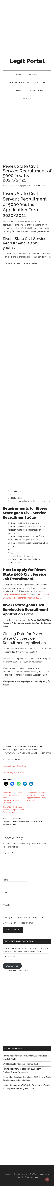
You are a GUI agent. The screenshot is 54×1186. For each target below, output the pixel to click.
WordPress (29, 1177)
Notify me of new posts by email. (19, 923)
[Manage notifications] (47, 1179)
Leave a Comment (38, 186)
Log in (37, 1177)
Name (6, 880)
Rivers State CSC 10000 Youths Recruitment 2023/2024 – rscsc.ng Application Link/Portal (12, 798)
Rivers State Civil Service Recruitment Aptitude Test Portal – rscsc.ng (13, 809)
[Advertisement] (27, 27)
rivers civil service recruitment (25, 821)
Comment (8, 853)
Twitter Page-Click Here (13, 772)
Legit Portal (27, 60)
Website (6, 905)
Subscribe (12, 965)
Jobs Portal (16, 819)
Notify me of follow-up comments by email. (24, 917)
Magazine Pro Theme (30, 1174)
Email (6, 892)
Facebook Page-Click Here (14, 766)
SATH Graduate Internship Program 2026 (20, 1064)
